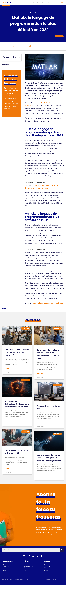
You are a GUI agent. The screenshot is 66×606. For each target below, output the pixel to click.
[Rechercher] (62, 550)
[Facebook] (34, 2)
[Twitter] (38, 2)
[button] (19, 57)
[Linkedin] (45, 2)
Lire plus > (8, 368)
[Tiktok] (49, 2)
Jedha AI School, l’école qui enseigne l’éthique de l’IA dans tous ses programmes (49, 458)
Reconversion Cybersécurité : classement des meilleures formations (17, 404)
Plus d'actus (33, 320)
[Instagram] (42, 2)
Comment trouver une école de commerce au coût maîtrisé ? (17, 352)
